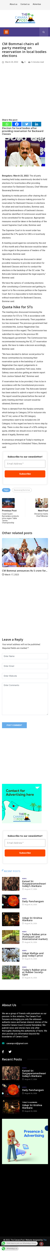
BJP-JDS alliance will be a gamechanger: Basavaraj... (17, 573)
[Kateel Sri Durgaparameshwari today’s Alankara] (10, 884)
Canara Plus (10, 565)
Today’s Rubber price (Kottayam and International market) (35, 937)
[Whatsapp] (7, 124)
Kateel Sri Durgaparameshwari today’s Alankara (34, 884)
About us (13, 4)
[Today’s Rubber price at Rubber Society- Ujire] (10, 972)
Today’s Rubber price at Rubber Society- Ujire (34, 972)
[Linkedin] (36, 124)
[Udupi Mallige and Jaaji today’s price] (10, 955)
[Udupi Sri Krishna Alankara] (10, 919)
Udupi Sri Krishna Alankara (32, 919)
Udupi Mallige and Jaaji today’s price (32, 954)
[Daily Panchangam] (10, 901)
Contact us (25, 4)
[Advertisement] (25, 95)
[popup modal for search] (43, 32)
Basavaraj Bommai (22, 490)
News (24, 879)
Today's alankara (29, 915)
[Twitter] (26, 124)
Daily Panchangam (33, 901)
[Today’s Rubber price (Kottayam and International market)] (10, 937)
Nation (23, 565)
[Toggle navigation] (6, 32)
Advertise (37, 4)
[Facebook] (16, 124)
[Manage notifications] (41, 1244)
